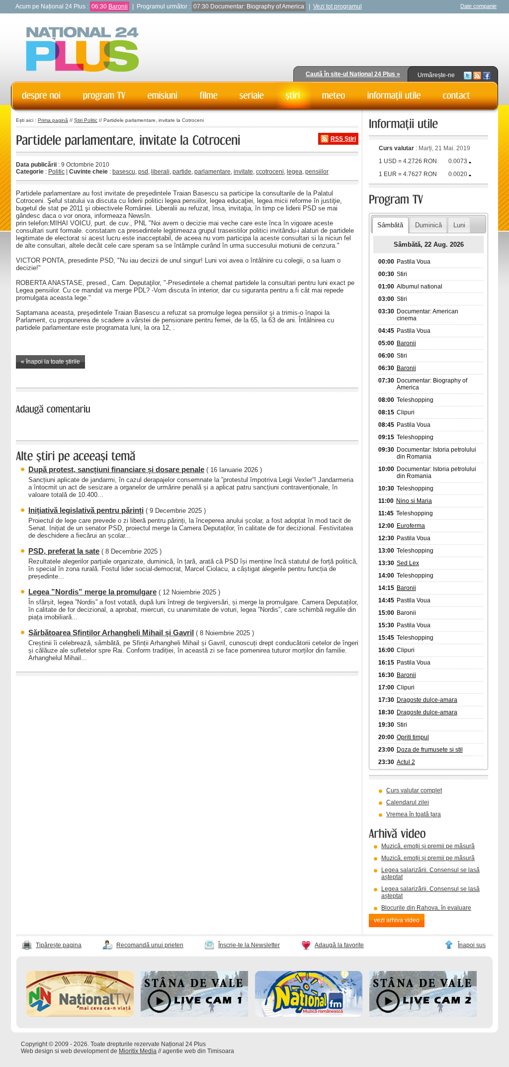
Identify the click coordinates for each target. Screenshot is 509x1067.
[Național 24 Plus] (82, 50)
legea (294, 171)
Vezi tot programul (337, 6)
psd (143, 171)
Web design (37, 1051)
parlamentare (212, 171)
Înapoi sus (472, 945)
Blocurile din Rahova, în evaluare (426, 907)
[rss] (477, 75)
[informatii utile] (394, 95)
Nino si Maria (414, 500)
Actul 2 (406, 762)
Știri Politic (85, 120)
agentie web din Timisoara (198, 1051)
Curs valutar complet (414, 790)
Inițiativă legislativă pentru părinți (86, 510)
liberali (160, 171)
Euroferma (411, 525)
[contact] (457, 95)
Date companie (478, 6)
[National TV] (80, 1014)
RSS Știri (343, 138)
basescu (123, 171)
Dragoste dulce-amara (427, 699)
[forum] (333, 95)
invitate (243, 171)
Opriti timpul (413, 737)
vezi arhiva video (397, 920)
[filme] (209, 95)
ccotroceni (270, 171)
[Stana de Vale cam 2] (423, 1014)
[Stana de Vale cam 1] (194, 1014)
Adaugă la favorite (339, 945)
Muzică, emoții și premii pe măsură (428, 846)
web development (85, 1051)
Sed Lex (408, 563)
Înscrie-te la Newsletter (249, 945)
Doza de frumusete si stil (430, 749)
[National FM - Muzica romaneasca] (308, 1014)
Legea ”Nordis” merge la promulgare (92, 591)
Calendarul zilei (407, 802)
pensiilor (317, 171)
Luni (459, 225)
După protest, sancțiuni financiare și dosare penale (116, 469)
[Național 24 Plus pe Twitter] (468, 75)
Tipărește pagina (59, 945)
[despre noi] (41, 95)
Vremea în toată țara (413, 814)
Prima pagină (53, 120)
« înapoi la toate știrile (50, 361)
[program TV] (104, 95)
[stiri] (293, 95)
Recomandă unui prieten (149, 945)
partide (181, 171)
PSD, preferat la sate (63, 551)
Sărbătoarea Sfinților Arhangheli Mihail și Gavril (111, 632)
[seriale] (252, 95)
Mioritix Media (138, 1051)
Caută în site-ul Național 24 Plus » (353, 74)
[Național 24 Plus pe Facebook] (487, 75)
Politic (56, 171)
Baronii (118, 6)
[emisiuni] (163, 95)
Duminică (428, 225)
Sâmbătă (390, 225)
